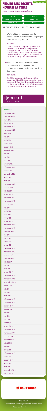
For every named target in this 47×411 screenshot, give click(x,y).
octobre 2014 (8, 336)
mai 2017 (7, 265)
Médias (34, 23)
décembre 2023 (9, 127)
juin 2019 (7, 208)
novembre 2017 (9, 252)
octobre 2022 (8, 147)
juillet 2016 (8, 286)
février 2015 (8, 323)
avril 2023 (7, 140)
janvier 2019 (8, 221)
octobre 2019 (8, 204)
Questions (34, 19)
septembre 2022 (10, 150)
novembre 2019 (9, 201)
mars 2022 (7, 160)
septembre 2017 (10, 258)
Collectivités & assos (12, 19)
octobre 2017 (8, 255)
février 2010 (8, 373)
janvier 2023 (8, 144)
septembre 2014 (10, 340)
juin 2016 (7, 289)
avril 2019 (7, 211)
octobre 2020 (8, 187)
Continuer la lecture (31, 56)
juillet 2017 (8, 262)
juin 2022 (7, 154)
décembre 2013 (9, 353)
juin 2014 (7, 346)
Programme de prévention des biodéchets (17, 11)
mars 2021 (7, 181)
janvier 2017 (8, 272)
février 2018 (8, 242)
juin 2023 (7, 137)
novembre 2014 (9, 333)
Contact (40, 403)
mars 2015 (7, 319)
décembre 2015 (9, 299)
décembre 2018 (9, 225)
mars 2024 (7, 120)
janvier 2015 (8, 326)
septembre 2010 (10, 370)
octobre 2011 (8, 360)
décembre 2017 (9, 248)
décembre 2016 (9, 275)
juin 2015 (7, 313)
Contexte (12, 16)
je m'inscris (14, 97)
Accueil (8, 403)
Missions (12, 403)
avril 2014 (7, 350)
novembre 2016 (9, 279)
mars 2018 (7, 238)
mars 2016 (7, 296)
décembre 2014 (9, 329)
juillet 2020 (8, 191)
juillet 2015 (8, 309)
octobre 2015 (8, 306)
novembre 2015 (9, 302)
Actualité (34, 403)
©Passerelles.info (23, 401)
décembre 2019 (9, 198)
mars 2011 (7, 367)
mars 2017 (7, 269)
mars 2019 (7, 215)
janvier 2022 (8, 164)
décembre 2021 (9, 167)
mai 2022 (7, 157)
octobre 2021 (8, 171)
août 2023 (7, 133)
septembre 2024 (10, 116)
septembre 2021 (10, 174)
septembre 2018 (10, 231)
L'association (27, 403)
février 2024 (8, 123)
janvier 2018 (8, 245)
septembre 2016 (10, 282)
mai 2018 (7, 235)
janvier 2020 (8, 194)
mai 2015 (7, 316)
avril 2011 (7, 363)
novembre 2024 (9, 113)
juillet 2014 (8, 343)
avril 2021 (7, 177)
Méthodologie (20, 403)
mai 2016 (7, 292)
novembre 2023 (9, 130)
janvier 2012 (8, 357)
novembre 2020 (9, 184)
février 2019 (8, 218)
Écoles (34, 16)
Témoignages (12, 23)
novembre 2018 (9, 228)
